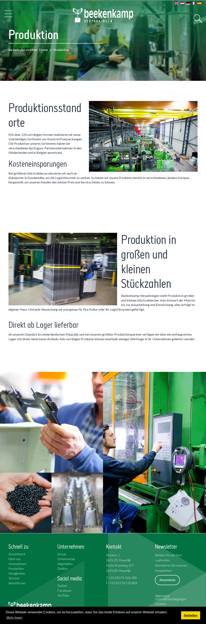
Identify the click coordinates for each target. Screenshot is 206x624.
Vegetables (65, 564)
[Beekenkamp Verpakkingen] (103, 15)
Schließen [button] (191, 615)
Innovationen (17, 564)
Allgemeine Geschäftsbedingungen (170, 597)
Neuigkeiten (16, 573)
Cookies (160, 604)
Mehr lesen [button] (14, 617)
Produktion (16, 568)
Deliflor (62, 568)
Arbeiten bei (16, 583)
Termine (14, 578)
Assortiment (16, 554)
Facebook (64, 590)
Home (43, 50)
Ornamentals (66, 559)
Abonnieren (167, 580)
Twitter (62, 586)
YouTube (63, 595)
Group (61, 554)
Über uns (14, 559)
